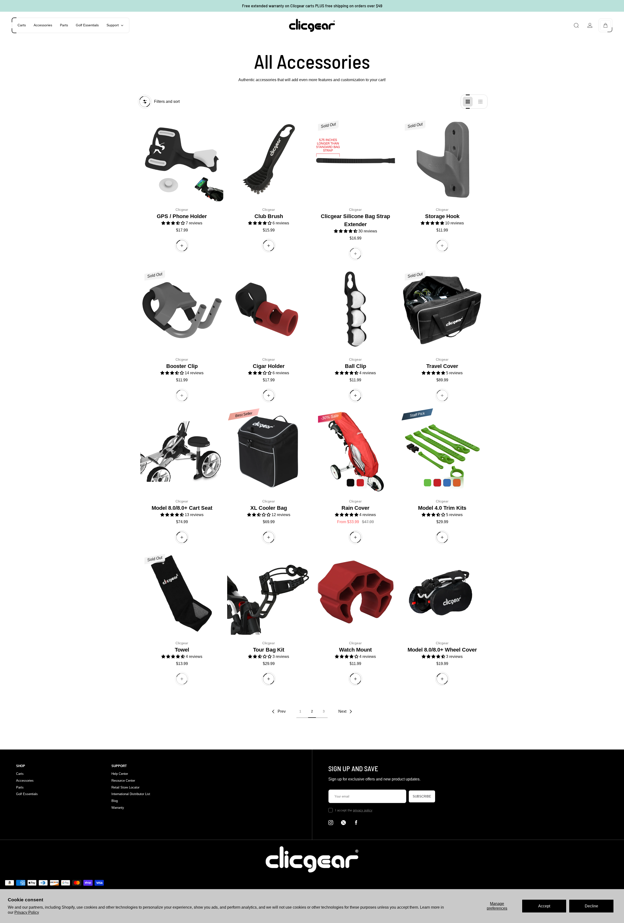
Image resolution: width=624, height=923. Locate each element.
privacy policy (362, 810)
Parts (20, 787)
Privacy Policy (26, 912)
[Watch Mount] (355, 593)
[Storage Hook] (442, 159)
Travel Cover (442, 366)
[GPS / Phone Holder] (181, 159)
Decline (591, 906)
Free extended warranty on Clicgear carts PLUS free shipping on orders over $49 (312, 5)
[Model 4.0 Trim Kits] (442, 451)
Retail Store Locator (125, 787)
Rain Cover (355, 508)
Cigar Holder (269, 366)
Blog (114, 801)
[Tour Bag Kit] (268, 593)
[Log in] (590, 25)
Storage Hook (442, 216)
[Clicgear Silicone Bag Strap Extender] (355, 159)
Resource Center (123, 780)
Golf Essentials (27, 794)
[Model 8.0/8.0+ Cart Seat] (181, 451)
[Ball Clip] (355, 309)
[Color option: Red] (437, 483)
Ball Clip (355, 366)
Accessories (25, 780)
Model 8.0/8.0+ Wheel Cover (442, 650)
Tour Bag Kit (268, 650)
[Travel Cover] (442, 309)
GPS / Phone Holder (182, 216)
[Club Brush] (268, 159)
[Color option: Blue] (447, 483)
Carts (20, 774)
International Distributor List (130, 794)
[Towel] (181, 593)
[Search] (576, 25)
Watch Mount (355, 650)
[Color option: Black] (350, 483)
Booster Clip (182, 366)
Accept (544, 906)
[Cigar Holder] (268, 309)
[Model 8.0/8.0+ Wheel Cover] (442, 593)
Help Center (119, 774)
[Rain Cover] (355, 451)
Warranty (117, 807)
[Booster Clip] (181, 309)
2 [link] (312, 711)
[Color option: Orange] (457, 483)
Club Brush (268, 216)
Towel (182, 650)
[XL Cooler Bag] (268, 451)
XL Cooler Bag (268, 508)
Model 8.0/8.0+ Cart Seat (182, 508)
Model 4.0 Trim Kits (442, 508)
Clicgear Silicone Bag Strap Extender (355, 220)
